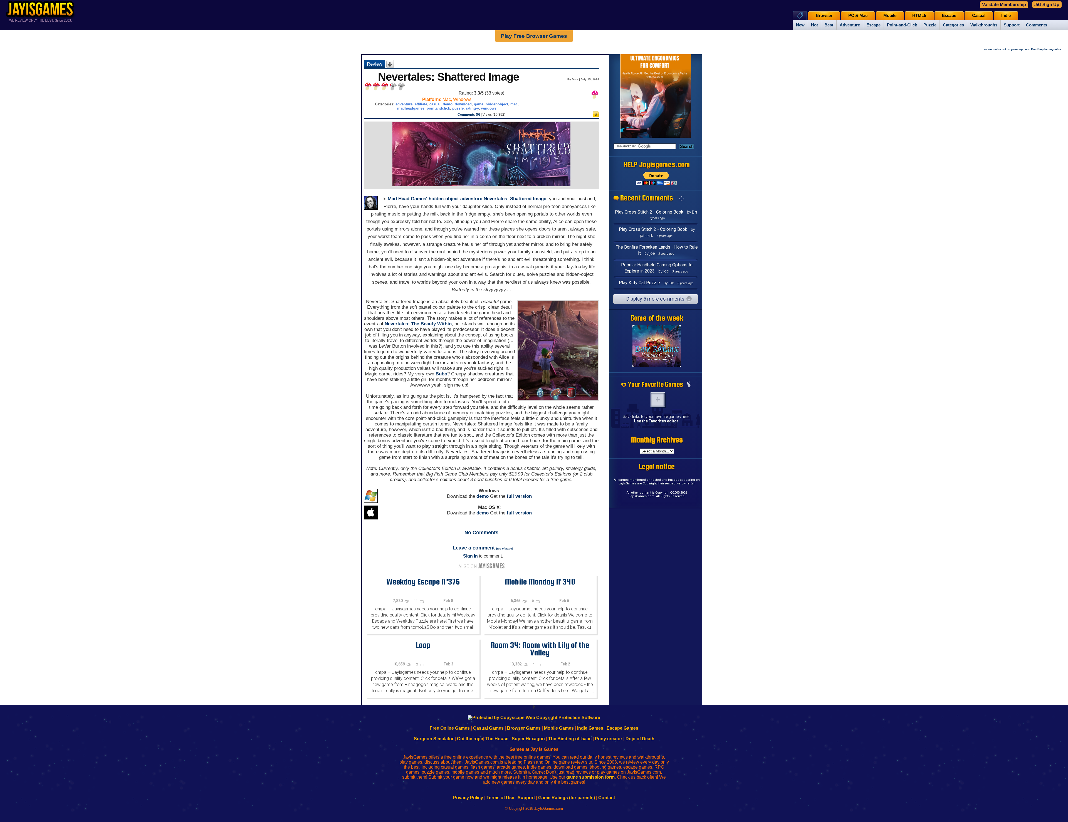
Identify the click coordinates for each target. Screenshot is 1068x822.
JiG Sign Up (1046, 4)
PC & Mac (857, 15)
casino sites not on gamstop (1003, 49)
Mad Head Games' (407, 198)
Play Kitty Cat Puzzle (639, 282)
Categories (953, 25)
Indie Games (590, 728)
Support (1012, 25)
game (478, 104)
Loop (423, 645)
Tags (800, 15)
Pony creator (608, 738)
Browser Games (524, 728)
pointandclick (438, 108)
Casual (978, 15)
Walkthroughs (983, 25)
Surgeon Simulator (434, 738)
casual (435, 104)
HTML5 (919, 15)
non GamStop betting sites (1043, 49)
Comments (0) (469, 115)
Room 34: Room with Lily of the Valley (540, 648)
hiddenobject (497, 104)
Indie (1006, 15)
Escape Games (622, 728)
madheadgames (410, 108)
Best (828, 25)
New (800, 25)
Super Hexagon (528, 738)
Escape (873, 25)
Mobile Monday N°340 (540, 581)
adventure (403, 104)
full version (519, 496)
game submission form (590, 777)
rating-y (472, 108)
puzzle (458, 108)
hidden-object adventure (455, 198)
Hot (814, 25)
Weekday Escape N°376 (423, 581)
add (658, 399)
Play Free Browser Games (534, 36)
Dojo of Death (640, 738)
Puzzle (929, 25)
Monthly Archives (657, 439)
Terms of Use (500, 797)
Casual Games (488, 728)
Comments (1036, 25)
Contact (606, 797)
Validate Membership (1004, 4)
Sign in (470, 556)
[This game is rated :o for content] (595, 115)
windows (488, 108)
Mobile (889, 15)
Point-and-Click (902, 25)
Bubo (441, 374)
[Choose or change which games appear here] (688, 384)
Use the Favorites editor (656, 421)
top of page (504, 548)
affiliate (421, 104)
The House (496, 738)
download (463, 104)
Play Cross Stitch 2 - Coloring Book (649, 212)
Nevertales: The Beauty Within (418, 323)
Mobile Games (559, 728)
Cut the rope (470, 738)
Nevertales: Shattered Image (515, 198)
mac (514, 104)
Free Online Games (450, 728)
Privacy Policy (468, 797)
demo (448, 104)
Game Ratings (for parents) (566, 797)
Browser (824, 15)
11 (416, 601)
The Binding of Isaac (570, 738)
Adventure (850, 25)
